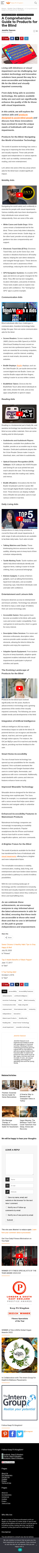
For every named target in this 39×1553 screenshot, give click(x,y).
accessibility (13, 991)
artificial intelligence (20, 996)
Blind (20, 1000)
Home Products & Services (25, 14)
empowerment (7, 1009)
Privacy (4, 1481)
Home (4, 9)
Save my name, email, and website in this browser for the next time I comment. (19, 1200)
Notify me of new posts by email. (20, 1215)
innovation (17, 1014)
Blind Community (29, 1000)
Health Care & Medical (15, 9)
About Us (5, 1473)
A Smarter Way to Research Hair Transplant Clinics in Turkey (27, 1097)
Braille (19, 365)
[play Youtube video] (19, 195)
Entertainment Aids (20, 1009)
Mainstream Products (10, 1018)
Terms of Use (6, 1483)
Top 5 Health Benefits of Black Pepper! (17, 960)
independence (7, 1014)
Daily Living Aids (23, 1005)
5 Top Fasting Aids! (9, 972)
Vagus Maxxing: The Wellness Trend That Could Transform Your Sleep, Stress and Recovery (28, 1124)
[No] (36, 1545)
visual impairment (8, 1027)
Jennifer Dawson (8, 30)
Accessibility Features (26, 991)
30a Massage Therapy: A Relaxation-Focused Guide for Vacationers (10, 1123)
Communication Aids (9, 1005)
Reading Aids (7, 1023)
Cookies (4, 1479)
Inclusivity (32, 1009)
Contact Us (6, 1477)
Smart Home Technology (21, 1023)
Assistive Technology (9, 1000)
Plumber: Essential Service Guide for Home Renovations (9, 1095)
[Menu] (2, 3)
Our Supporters (7, 1475)
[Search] (35, 3)
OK (20, 1550)
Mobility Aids (23, 1018)
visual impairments (9, 856)
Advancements (7, 996)
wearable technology (22, 1027)
